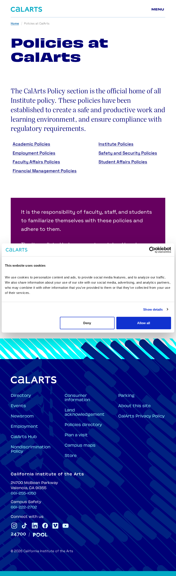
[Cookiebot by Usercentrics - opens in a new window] (152, 249)
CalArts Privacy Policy (141, 416)
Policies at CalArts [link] (36, 23)
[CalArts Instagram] (14, 525)
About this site (134, 406)
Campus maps (80, 445)
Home (15, 23)
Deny (87, 323)
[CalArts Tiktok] (24, 525)
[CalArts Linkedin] (34, 525)
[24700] (18, 534)
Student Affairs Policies (123, 162)
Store (71, 456)
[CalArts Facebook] (45, 525)
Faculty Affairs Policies (36, 162)
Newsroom (22, 416)
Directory (21, 396)
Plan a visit (76, 435)
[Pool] (40, 534)
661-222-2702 (24, 507)
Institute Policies (116, 144)
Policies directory (83, 425)
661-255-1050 (23, 493)
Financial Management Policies (45, 171)
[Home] (26, 9)
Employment (24, 427)
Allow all (143, 323)
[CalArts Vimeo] (55, 525)
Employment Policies (34, 153)
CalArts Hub (24, 437)
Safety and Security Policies (128, 153)
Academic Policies (31, 144)
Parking (126, 396)
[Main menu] (158, 9)
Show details (153, 309)
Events (18, 406)
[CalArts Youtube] (65, 525)
